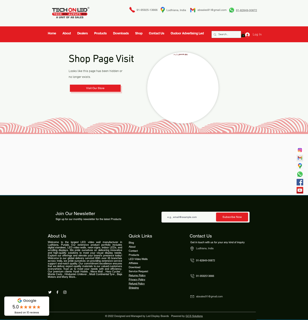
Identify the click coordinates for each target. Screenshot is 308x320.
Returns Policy (137, 275)
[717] (300, 150)
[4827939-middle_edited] (300, 166)
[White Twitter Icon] (50, 292)
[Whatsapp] (300, 174)
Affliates (133, 263)
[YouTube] (300, 190)
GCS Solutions (194, 316)
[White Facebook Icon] (57, 292)
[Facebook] (300, 182)
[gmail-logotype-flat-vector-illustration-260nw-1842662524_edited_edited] (300, 158)
